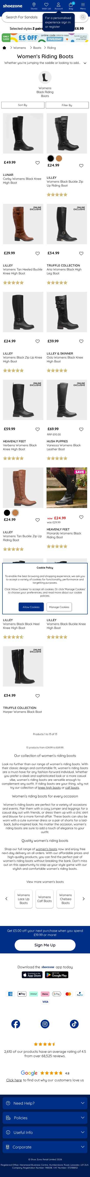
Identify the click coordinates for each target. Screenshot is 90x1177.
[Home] (4, 48)
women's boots (46, 849)
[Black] (7, 513)
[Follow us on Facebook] (15, 1024)
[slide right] (83, 898)
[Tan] (59, 158)
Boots (37, 48)
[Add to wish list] (37, 162)
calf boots (72, 788)
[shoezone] (12, 6)
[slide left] (6, 898)
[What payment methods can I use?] (45, 997)
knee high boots (49, 788)
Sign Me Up (45, 945)
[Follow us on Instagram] (45, 1024)
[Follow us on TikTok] (74, 1024)
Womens (19, 48)
